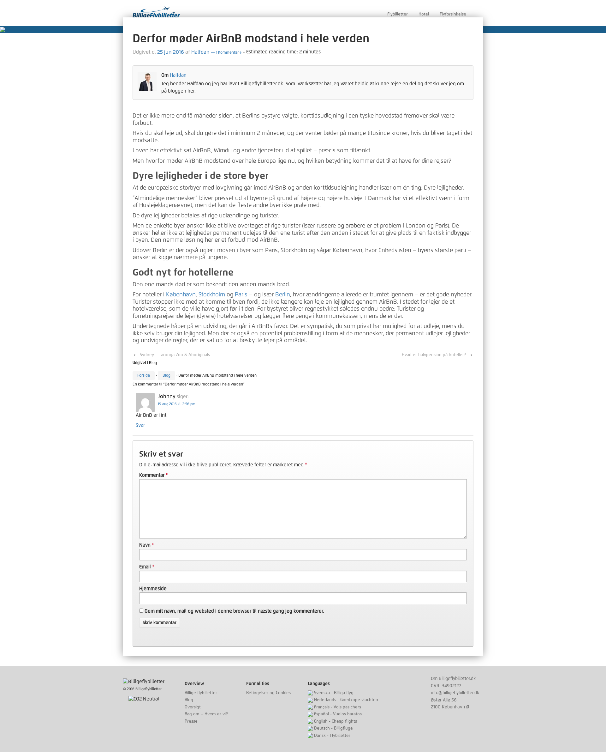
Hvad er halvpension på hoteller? (434, 355)
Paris (241, 295)
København (181, 295)
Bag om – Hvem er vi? (206, 714)
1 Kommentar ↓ (226, 53)
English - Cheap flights (335, 721)
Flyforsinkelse (453, 14)
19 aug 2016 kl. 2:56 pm (176, 404)
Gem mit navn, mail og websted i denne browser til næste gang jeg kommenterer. (234, 611)
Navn (145, 545)
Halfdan (200, 52)
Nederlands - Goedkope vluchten (345, 700)
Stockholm (212, 295)
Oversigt (193, 707)
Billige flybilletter (201, 693)
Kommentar (153, 475)
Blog (153, 363)
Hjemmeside (153, 588)
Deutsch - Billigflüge (333, 728)
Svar (140, 425)
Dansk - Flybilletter (331, 736)
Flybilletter (397, 14)
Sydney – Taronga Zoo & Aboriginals (175, 355)
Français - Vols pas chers (337, 707)
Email (145, 567)
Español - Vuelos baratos (337, 714)
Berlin (282, 295)
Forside (143, 376)
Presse (191, 721)
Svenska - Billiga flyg (333, 693)
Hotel (424, 14)
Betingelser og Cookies (268, 693)
